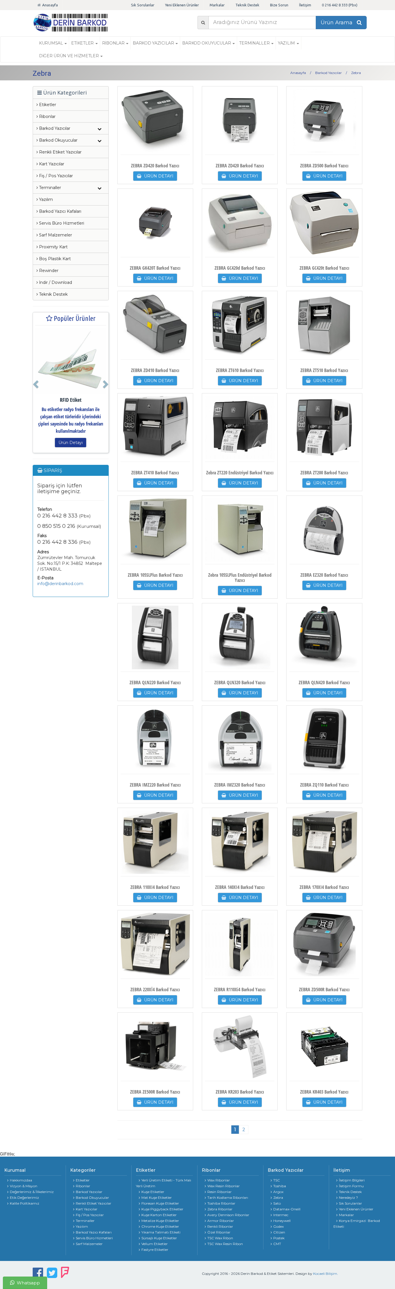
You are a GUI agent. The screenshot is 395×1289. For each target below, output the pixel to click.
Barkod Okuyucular (207, 43)
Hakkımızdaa (21, 1180)
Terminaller (255, 43)
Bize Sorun (279, 5)
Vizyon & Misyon (23, 1186)
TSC (276, 1180)
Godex (278, 1226)
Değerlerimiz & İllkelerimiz (32, 1192)
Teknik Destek (247, 5)
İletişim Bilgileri (352, 1180)
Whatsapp (28, 1283)
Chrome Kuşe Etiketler (160, 1226)
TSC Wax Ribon (220, 1238)
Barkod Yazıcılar (154, 43)
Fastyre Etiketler (154, 1249)
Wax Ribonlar (218, 1180)
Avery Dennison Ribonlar (228, 1215)
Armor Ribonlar (220, 1220)
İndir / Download (55, 282)
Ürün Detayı (70, 442)
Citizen (279, 1232)
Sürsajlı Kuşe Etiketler (159, 1238)
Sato (277, 1203)
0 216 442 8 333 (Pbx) (339, 5)
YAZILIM (287, 43)
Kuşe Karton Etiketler (159, 1215)
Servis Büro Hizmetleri (61, 223)
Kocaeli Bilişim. (325, 1273)
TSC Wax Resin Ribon (225, 1244)
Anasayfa (50, 5)
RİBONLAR (113, 43)
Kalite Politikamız (24, 1203)
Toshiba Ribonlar (221, 1203)
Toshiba (279, 1186)
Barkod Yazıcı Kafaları (59, 211)
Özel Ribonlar (218, 1232)
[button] (35, 382)
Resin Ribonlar (219, 1192)
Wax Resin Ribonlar (223, 1186)
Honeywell (282, 1220)
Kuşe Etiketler (152, 1192)
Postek (279, 1238)
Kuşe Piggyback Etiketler (162, 1209)
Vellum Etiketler (154, 1244)
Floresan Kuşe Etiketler (160, 1203)
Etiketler (47, 104)
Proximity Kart (53, 246)
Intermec (280, 1215)
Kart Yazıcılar (51, 164)
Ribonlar (47, 116)
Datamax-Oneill (286, 1209)
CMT (277, 1244)
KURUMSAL (51, 43)
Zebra (278, 1197)
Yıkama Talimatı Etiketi (160, 1232)
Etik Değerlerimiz (24, 1197)
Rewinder (48, 270)
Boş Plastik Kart (54, 258)
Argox (278, 1192)
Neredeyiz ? (348, 1197)
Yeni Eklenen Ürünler (182, 5)
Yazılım (45, 199)
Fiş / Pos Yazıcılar (55, 175)
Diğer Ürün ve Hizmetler (69, 55)
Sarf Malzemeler (55, 235)
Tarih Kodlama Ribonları (227, 1197)
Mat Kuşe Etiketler (156, 1197)
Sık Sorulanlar (142, 5)
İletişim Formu (351, 1186)
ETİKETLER (83, 43)
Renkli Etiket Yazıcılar (60, 152)
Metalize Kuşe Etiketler (160, 1220)
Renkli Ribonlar (220, 1226)
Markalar (217, 5)
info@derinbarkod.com (60, 583)
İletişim (305, 5)
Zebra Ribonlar (219, 1209)
